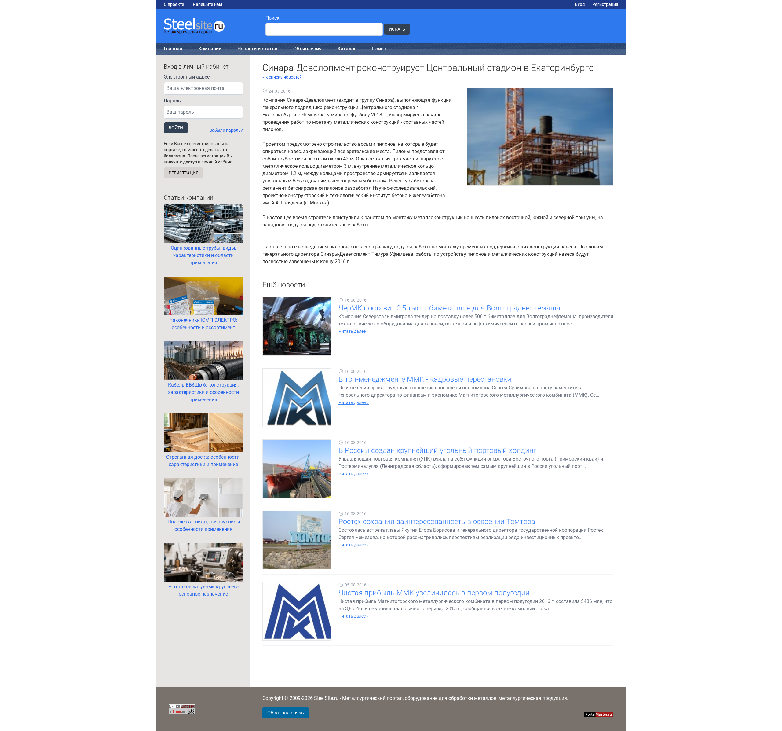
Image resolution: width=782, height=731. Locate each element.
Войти (176, 127)
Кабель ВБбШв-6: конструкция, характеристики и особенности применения (203, 392)
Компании (209, 49)
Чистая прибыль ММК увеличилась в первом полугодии (434, 593)
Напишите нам (207, 4)
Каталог (347, 49)
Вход (580, 4)
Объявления (307, 49)
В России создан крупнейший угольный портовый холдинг (437, 450)
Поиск (379, 49)
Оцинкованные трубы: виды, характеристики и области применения (203, 255)
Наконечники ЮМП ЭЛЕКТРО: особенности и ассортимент (203, 323)
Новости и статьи (257, 49)
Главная (173, 49)
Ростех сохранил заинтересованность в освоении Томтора (436, 521)
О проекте (174, 4)
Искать (397, 29)
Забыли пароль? (226, 130)
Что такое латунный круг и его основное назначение (203, 590)
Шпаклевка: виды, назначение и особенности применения (203, 525)
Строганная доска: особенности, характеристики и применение (203, 460)
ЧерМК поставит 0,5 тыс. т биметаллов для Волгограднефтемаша (449, 308)
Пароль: (173, 101)
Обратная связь (285, 713)
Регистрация (605, 4)
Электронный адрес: (187, 77)
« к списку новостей (282, 77)
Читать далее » (353, 331)
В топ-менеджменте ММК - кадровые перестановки (424, 379)
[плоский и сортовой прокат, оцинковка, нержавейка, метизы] (207, 25)
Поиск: (273, 18)
